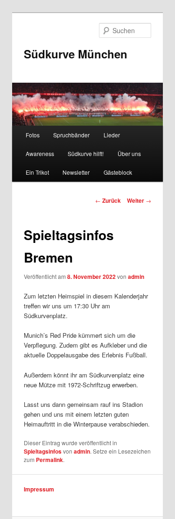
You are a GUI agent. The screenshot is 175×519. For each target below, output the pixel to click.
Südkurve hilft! (86, 153)
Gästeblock (118, 172)
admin (136, 276)
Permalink (49, 459)
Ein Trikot (37, 172)
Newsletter (76, 172)
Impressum (39, 489)
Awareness (40, 153)
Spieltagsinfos (43, 451)
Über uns (129, 153)
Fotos (33, 135)
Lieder (112, 135)
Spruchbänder (71, 135)
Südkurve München (75, 54)
